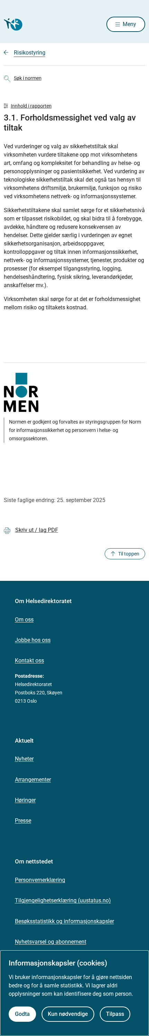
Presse (23, 820)
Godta (22, 1014)
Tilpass (115, 1014)
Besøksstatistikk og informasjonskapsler (64, 921)
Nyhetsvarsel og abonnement (50, 941)
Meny (129, 24)
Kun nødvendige (68, 1014)
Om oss (24, 619)
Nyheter (24, 758)
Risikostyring (29, 52)
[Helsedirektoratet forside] (12, 24)
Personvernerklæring (40, 880)
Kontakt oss (29, 660)
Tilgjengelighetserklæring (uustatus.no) (63, 900)
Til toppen (128, 554)
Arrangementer (33, 779)
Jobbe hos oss (33, 640)
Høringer (25, 800)
